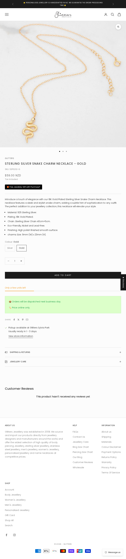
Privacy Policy (109, 467)
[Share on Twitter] (18, 319)
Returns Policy (109, 457)
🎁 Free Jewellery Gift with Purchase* (23, 187)
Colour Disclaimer (111, 447)
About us (106, 431)
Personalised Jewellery (17, 510)
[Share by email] (27, 319)
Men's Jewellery (13, 504)
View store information (20, 336)
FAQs (75, 431)
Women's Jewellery (15, 499)
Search (9, 525)
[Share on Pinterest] (23, 319)
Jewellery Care (81, 441)
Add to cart (63, 275)
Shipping (106, 436)
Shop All (9, 520)
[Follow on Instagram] (14, 535)
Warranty (107, 462)
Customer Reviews (83, 462)
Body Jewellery (13, 494)
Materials (107, 441)
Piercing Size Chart (83, 452)
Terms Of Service (111, 472)
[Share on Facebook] (14, 319)
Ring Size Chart (81, 447)
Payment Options (111, 452)
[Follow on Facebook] (6, 535)
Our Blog (77, 457)
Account (9, 489)
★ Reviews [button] (123, 282)
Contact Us (79, 436)
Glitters (9, 158)
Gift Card (10, 515)
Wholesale (78, 467)
